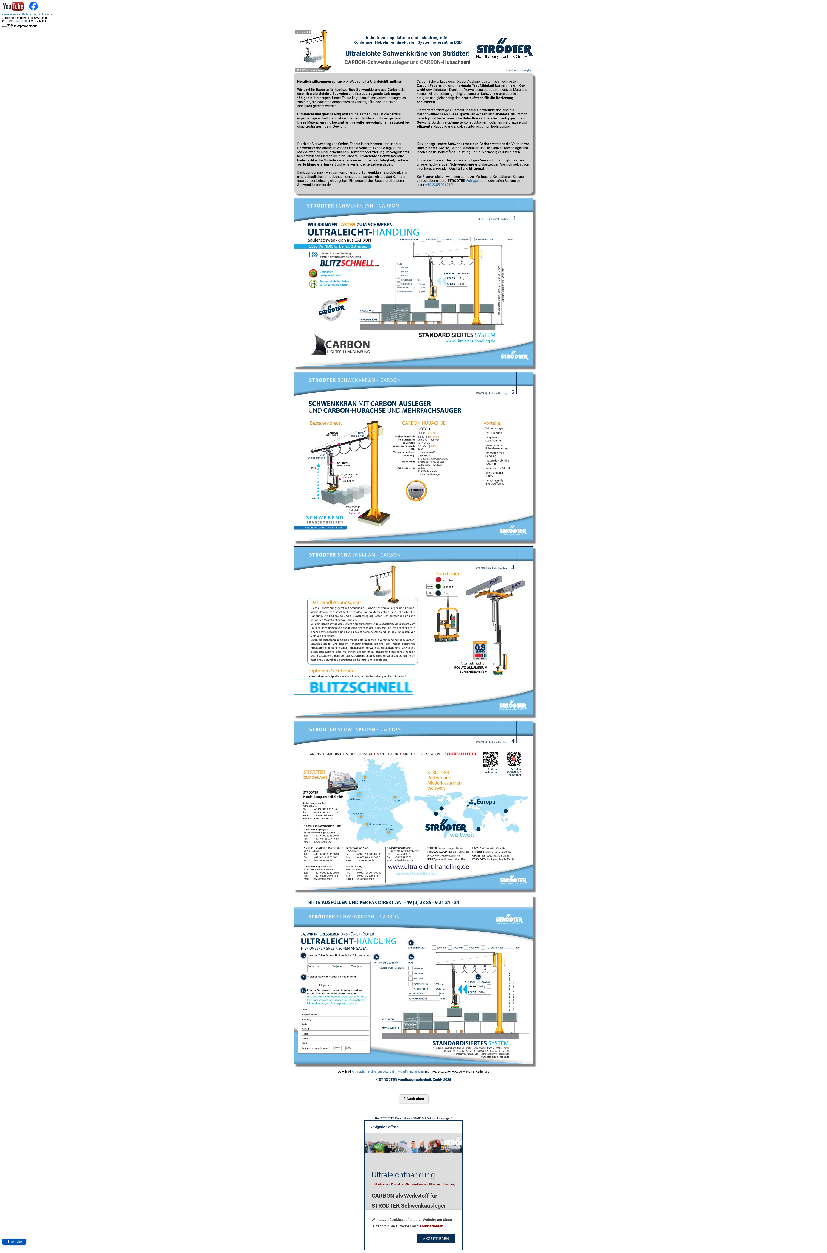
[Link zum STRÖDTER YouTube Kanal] (13, 11)
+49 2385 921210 (438, 185)
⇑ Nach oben (14, 1242)
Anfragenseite (476, 181)
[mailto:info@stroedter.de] (20, 28)
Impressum (416, 1071)
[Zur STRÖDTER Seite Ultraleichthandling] (504, 48)
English (527, 70)
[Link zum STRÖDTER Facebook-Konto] (33, 11)
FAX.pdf (402, 1071)
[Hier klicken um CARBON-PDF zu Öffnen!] (413, 366)
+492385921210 (17, 21)
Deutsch (512, 70)
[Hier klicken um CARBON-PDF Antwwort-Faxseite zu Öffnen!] (413, 1063)
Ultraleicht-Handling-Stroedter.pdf (373, 1071)
